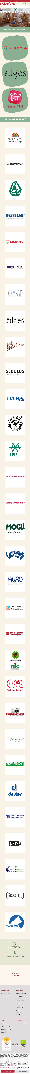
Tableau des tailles (6, 1026)
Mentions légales (20, 1000)
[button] (1, 6)
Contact (18, 1014)
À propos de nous (5, 993)
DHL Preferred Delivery (15, 1067)
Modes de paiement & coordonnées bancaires (6, 1031)
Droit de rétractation (21, 993)
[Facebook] (12, 976)
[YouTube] (18, 976)
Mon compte (4, 1024)
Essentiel (5, 1067)
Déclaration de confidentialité (10, 1065)
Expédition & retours (21, 1024)
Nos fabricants (5, 996)
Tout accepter (8, 1071)
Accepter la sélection (22, 1071)
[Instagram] (15, 976)
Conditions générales (21, 1007)
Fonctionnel (26, 1067)
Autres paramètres (15, 1069)
